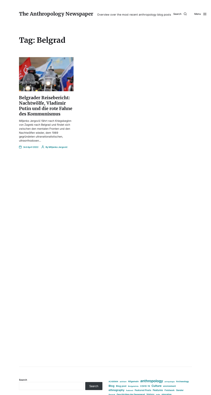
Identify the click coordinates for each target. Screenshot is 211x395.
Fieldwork (170, 390)
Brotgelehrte (133, 386)
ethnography (116, 390)
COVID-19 (145, 386)
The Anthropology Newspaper (56, 13)
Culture (157, 385)
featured (129, 390)
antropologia (170, 382)
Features (158, 390)
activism (123, 381)
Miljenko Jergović (58, 147)
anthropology (151, 381)
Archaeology (182, 381)
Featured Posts (143, 390)
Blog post (121, 386)
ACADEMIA (113, 381)
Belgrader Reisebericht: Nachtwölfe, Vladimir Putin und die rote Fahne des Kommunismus (45, 106)
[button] (179, 14)
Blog (111, 385)
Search (23, 379)
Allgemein (133, 381)
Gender (180, 390)
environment (169, 386)
